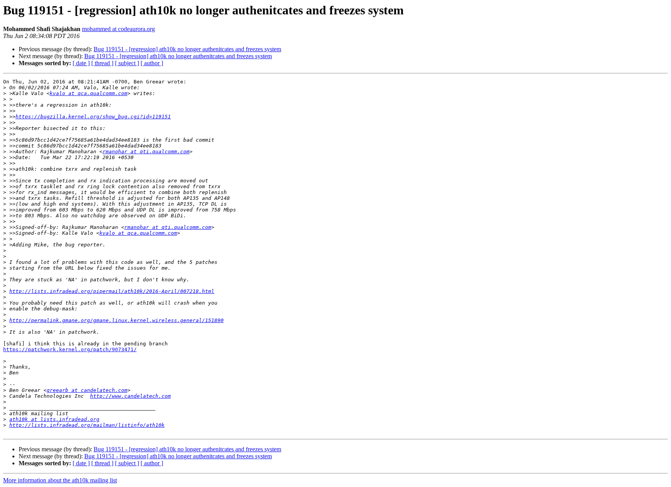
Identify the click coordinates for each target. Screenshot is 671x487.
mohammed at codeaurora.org (118, 29)
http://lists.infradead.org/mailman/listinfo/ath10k (87, 425)
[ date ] (81, 63)
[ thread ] (102, 63)
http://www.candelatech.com (130, 396)
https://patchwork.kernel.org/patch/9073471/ (70, 349)
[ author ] (152, 63)
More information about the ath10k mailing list (60, 480)
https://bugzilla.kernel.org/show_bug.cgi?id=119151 (93, 117)
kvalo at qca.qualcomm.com (88, 93)
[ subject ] (127, 63)
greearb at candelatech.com (87, 390)
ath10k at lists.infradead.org (54, 419)
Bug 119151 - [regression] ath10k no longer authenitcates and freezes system (187, 49)
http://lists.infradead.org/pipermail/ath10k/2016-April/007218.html (111, 291)
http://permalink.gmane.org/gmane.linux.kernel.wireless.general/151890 (116, 320)
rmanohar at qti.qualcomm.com (146, 151)
